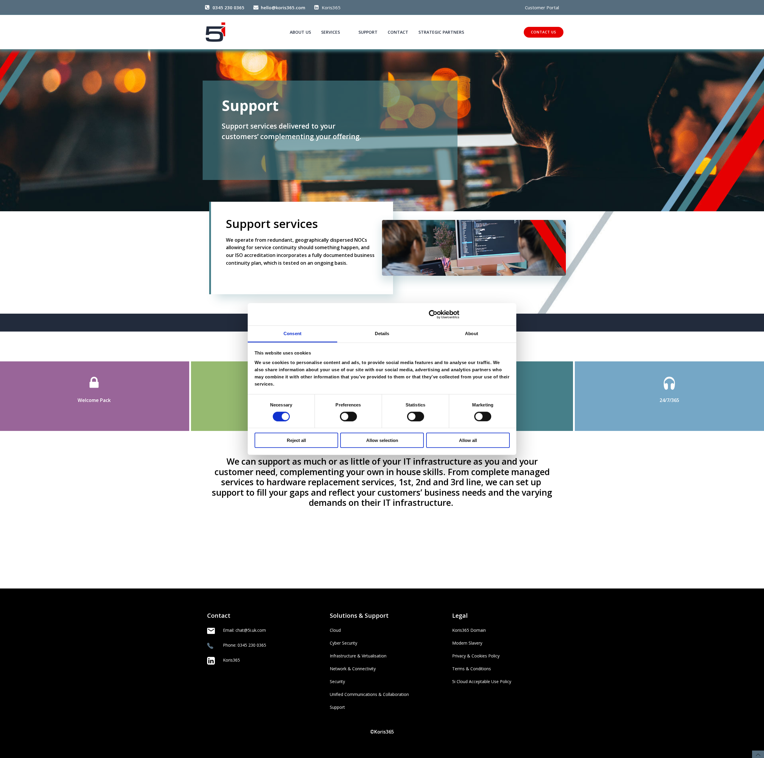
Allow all (468, 440)
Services (330, 32)
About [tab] (471, 333)
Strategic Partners (441, 32)
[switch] (348, 415)
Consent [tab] (292, 333)
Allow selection (382, 440)
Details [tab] (382, 333)
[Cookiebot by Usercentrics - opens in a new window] (433, 314)
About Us (300, 32)
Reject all (296, 440)
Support (368, 32)
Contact (398, 32)
